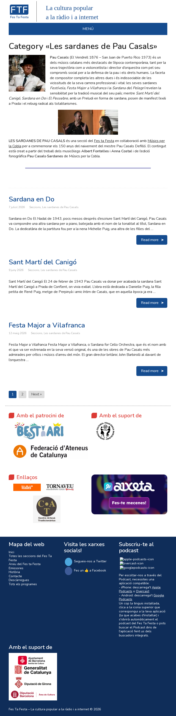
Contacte (15, 576)
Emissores (16, 568)
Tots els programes (23, 584)
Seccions (35, 207)
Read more (150, 239)
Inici (11, 552)
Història (14, 572)
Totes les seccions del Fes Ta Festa (30, 558)
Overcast (142, 591)
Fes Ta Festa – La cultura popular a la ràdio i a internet (49, 709)
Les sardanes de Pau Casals (60, 207)
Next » (36, 394)
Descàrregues (19, 580)
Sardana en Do (31, 199)
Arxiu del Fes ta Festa (25, 564)
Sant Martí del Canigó (43, 262)
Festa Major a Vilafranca (47, 325)
